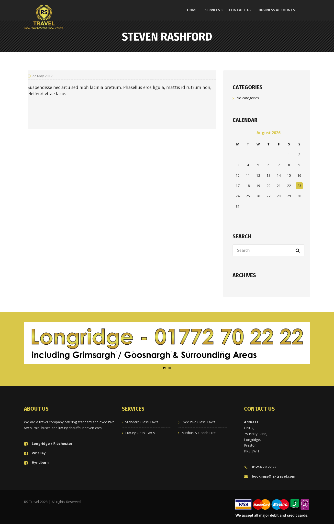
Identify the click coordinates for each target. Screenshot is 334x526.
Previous (17, 343)
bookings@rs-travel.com (273, 476)
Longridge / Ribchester (52, 443)
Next (316, 343)
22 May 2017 (42, 76)
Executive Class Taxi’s (198, 422)
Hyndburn (40, 462)
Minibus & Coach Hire (198, 432)
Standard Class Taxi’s (141, 422)
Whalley (39, 453)
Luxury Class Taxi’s (140, 432)
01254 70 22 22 (264, 466)
